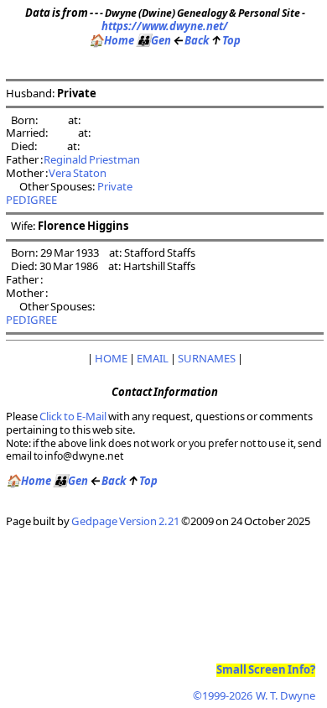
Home (111, 40)
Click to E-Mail (72, 416)
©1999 (254, 695)
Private (115, 186)
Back (191, 40)
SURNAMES (207, 358)
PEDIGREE (31, 199)
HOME (111, 358)
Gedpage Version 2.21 (125, 520)
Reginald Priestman (92, 159)
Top (225, 40)
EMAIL (153, 358)
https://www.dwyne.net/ (164, 26)
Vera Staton (77, 172)
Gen (153, 40)
